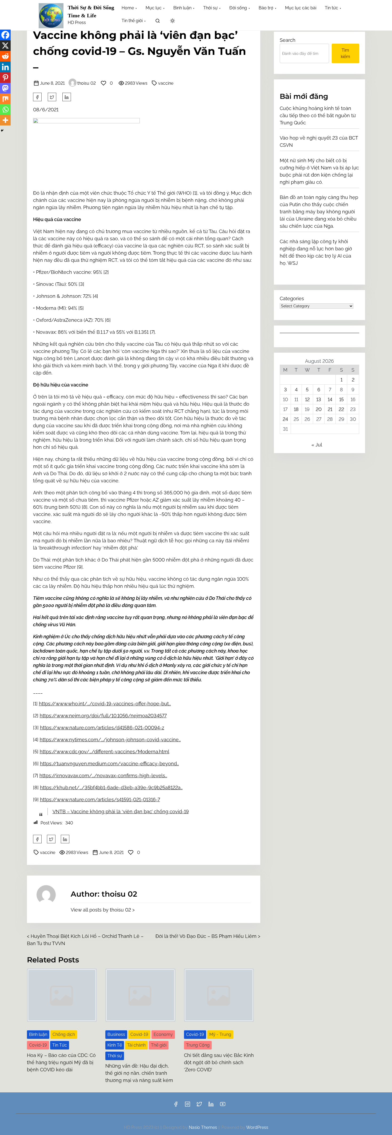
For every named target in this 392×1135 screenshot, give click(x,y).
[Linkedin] (5, 67)
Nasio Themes (203, 1127)
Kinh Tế (114, 1045)
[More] (5, 120)
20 (319, 409)
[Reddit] (5, 56)
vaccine (165, 83)
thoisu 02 (86, 83)
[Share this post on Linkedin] (66, 97)
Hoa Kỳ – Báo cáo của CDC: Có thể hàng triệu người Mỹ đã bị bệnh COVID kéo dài (61, 1062)
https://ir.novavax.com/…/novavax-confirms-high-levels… (103, 775)
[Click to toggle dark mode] (172, 21)
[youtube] (222, 1105)
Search (287, 40)
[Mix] (5, 98)
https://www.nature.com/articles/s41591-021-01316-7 (100, 799)
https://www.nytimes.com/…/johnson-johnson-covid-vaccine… (110, 739)
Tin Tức (59, 1045)
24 (285, 419)
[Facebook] (5, 35)
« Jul (316, 445)
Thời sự (114, 1055)
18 (296, 409)
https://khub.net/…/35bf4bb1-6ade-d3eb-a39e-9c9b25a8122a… (111, 787)
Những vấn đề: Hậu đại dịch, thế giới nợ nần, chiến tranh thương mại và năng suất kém (139, 1073)
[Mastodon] (5, 88)
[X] (5, 45)
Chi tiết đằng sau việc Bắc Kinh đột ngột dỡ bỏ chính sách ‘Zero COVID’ (219, 1062)
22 (341, 409)
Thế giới (158, 1045)
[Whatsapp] (5, 109)
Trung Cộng (198, 1045)
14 (330, 399)
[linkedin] (211, 1105)
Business (116, 1034)
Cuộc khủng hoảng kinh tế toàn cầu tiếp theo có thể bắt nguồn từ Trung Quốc (318, 115)
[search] (157, 21)
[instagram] (187, 1105)
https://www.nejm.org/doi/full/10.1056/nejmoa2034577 (103, 715)
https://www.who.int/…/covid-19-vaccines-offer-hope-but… (105, 703)
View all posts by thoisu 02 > (103, 910)
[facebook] (37, 97)
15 (341, 399)
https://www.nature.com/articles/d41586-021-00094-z (102, 727)
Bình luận (38, 1034)
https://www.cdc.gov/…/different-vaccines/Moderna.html (104, 751)
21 (330, 409)
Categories (292, 298)
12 (307, 399)
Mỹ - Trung (220, 1034)
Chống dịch (64, 1034)
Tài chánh (136, 1045)
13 (318, 399)
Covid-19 (38, 1045)
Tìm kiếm (345, 53)
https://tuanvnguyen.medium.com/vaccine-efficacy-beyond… (109, 763)
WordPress (257, 1127)
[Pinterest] (5, 77)
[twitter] (52, 97)
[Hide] (2, 130)
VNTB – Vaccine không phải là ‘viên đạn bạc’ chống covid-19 (121, 811)
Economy (163, 1034)
